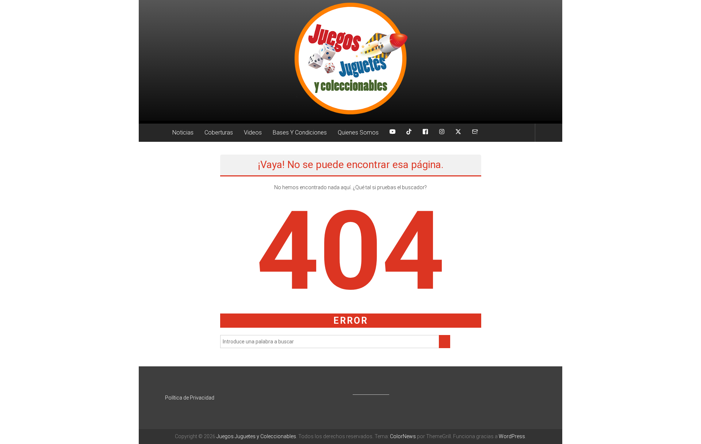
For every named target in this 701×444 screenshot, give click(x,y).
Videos (253, 132)
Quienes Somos (358, 132)
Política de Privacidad (189, 398)
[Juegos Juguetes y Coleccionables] (350, 60)
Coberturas (218, 132)
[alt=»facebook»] (425, 133)
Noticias (183, 132)
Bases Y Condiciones (300, 132)
